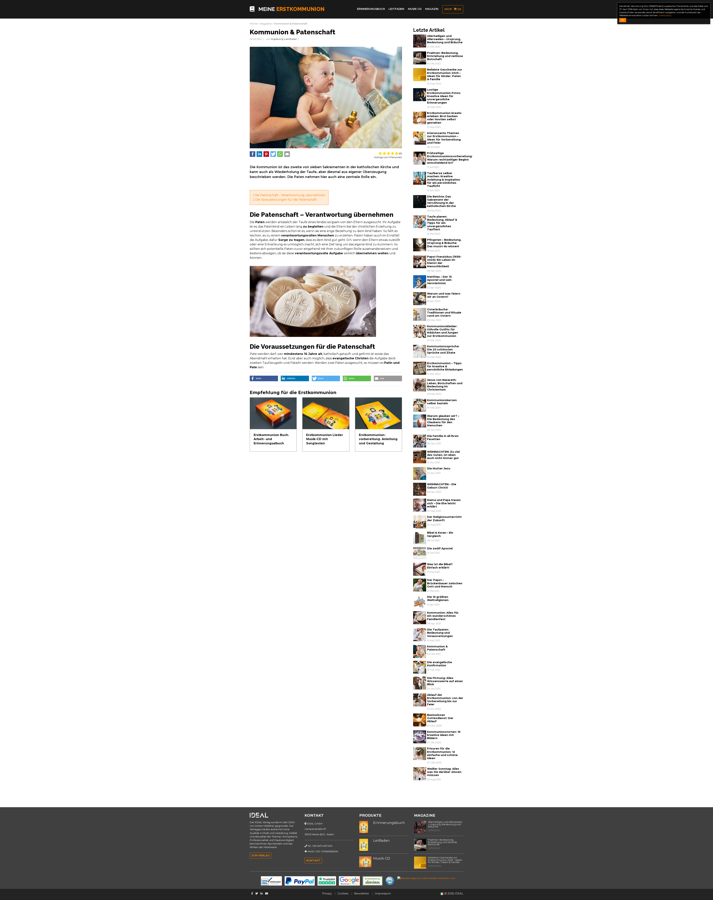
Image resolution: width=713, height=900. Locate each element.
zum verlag (260, 855)
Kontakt (313, 860)
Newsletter (361, 893)
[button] (252, 154)
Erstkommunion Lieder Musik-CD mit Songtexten (324, 439)
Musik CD (414, 9)
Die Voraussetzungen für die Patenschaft (285, 199)
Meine (291, 9)
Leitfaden (396, 9)
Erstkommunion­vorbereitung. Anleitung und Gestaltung (378, 439)
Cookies (343, 893)
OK (622, 20)
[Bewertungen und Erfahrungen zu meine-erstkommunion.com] (426, 878)
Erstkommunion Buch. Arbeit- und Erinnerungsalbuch (271, 439)
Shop (452, 9)
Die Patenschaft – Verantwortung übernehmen (289, 195)
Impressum (383, 893)
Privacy (327, 893)
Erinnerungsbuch (371, 9)
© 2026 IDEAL (454, 893)
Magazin (431, 9)
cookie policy (665, 15)
